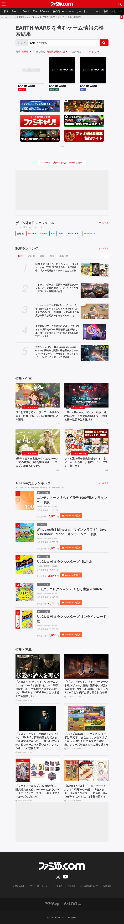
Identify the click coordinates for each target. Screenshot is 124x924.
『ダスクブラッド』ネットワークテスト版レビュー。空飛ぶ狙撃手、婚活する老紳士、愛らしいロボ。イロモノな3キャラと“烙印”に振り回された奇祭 (86, 687)
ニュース (95, 11)
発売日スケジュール (63, 11)
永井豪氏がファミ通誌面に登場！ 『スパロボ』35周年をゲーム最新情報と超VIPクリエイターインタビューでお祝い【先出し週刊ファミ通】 (57, 331)
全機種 (25, 51)
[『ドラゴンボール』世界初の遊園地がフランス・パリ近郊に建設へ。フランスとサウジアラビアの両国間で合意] (94, 290)
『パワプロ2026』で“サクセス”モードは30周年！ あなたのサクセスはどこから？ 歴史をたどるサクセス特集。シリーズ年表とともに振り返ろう (86, 739)
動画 (105, 11)
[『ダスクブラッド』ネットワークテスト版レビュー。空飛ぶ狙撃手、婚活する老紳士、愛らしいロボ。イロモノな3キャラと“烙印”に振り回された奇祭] (86, 666)
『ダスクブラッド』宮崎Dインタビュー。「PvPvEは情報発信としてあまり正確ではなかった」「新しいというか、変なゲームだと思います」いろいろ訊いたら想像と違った (37, 741)
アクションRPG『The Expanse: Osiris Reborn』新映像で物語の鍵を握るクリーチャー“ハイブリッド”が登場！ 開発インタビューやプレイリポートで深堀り (56, 352)
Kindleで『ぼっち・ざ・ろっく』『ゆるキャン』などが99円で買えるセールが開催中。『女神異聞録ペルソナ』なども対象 (57, 267)
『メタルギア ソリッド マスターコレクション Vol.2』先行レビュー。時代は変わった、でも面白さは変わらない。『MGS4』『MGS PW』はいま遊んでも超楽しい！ (37, 689)
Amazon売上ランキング (33, 483)
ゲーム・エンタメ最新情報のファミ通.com (20, 17)
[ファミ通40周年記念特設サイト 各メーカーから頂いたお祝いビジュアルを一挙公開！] (86, 441)
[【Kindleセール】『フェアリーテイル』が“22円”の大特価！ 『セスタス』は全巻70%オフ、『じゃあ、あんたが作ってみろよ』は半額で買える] (86, 770)
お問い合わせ (19, 885)
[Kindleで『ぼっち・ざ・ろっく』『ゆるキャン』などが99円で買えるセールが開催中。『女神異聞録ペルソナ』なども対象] (94, 270)
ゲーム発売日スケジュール (35, 223)
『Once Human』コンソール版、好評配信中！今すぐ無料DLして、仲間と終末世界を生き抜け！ (85, 415)
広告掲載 (107, 885)
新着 (6, 11)
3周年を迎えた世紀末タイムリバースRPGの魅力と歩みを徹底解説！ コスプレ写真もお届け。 (37, 462)
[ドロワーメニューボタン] (4, 4)
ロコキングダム (30, 407)
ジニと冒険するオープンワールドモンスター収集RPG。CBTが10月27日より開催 (37, 415)
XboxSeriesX (90, 233)
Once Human (78, 407)
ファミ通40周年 (79, 453)
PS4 (61, 233)
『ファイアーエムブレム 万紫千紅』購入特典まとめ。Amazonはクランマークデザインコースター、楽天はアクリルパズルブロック (37, 791)
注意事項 (71, 885)
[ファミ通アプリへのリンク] (52, 903)
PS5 (35, 11)
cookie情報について (89, 885)
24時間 (31, 255)
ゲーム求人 (82, 11)
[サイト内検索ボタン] (120, 4)
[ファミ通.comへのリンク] (62, 4)
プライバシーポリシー (39, 885)
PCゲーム (45, 11)
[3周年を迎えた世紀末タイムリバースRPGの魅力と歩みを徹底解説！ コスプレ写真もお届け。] (38, 441)
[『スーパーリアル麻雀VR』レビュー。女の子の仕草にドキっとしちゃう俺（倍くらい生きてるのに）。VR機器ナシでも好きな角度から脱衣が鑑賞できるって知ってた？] (94, 311)
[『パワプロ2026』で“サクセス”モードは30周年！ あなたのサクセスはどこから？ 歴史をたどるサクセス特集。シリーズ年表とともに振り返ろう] (86, 718)
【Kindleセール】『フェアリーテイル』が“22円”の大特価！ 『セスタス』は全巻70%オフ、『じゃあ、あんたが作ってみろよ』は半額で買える (86, 791)
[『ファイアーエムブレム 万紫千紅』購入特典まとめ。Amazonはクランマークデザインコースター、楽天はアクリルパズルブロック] (38, 770)
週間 (42, 255)
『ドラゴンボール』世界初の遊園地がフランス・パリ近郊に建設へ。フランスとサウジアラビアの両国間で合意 (56, 288)
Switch (26, 11)
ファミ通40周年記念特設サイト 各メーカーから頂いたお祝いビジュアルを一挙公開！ (86, 462)
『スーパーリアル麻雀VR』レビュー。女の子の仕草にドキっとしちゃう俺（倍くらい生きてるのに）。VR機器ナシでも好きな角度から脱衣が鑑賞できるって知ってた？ (57, 310)
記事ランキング (27, 248)
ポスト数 (63, 255)
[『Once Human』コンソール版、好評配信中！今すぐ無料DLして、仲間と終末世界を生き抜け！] (86, 395)
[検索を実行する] (103, 42)
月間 (52, 255)
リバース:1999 (30, 453)
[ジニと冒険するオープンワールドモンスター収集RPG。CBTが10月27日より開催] (38, 395)
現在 (20, 255)
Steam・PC (74, 233)
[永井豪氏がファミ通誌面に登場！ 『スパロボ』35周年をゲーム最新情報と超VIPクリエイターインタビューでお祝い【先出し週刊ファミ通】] (94, 332)
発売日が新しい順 (56, 51)
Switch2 (16, 11)
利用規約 (58, 885)
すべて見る (103, 223)
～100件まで (89, 51)
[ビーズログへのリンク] (72, 903)
